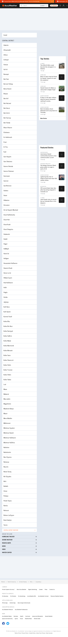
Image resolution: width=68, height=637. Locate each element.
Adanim (6, 45)
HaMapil (6, 249)
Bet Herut (7, 108)
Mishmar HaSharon (10, 438)
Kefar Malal (7, 341)
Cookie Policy (32, 633)
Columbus (38, 582)
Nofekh (6, 486)
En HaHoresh (8, 137)
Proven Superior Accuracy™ (8, 589)
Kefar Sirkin (7, 365)
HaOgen (6, 258)
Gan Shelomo (8, 161)
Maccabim (7, 399)
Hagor (5, 244)
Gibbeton (6, 200)
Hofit (5, 287)
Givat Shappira (8, 229)
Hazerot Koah (8, 268)
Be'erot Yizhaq (8, 84)
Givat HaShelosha (9, 215)
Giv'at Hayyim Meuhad (11, 210)
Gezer (5, 195)
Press (46, 589)
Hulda (5, 297)
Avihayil (6, 60)
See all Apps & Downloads (24, 603)
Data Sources (49, 633)
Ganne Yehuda (8, 166)
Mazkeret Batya (9, 409)
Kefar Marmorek (9, 346)
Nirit (5, 481)
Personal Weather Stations (57, 596)
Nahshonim (7, 452)
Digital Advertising (32, 589)
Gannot (6, 181)
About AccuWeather (21, 589)
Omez (5, 491)
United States (23, 582)
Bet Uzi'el (7, 113)
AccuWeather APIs (31, 596)
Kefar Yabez (7, 380)
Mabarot (6, 394)
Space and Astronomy (7, 618)
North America (12, 582)
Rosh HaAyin (8, 520)
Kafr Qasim (7, 312)
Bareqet (6, 74)
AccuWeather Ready (7, 616)
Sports (16, 618)
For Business (5, 596)
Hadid (5, 239)
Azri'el (6, 69)
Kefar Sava (7, 355)
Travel (21, 618)
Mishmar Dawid (8, 433)
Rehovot (6, 510)
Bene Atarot (7, 89)
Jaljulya (6, 302)
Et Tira (6, 147)
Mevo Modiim (8, 418)
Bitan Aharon (8, 128)
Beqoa (6, 94)
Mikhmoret (7, 423)
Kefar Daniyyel (8, 331)
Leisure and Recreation (37, 616)
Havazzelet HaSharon (10, 263)
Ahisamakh (7, 50)
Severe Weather (48, 616)
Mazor (5, 414)
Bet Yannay (7, 118)
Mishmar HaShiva (9, 443)
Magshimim (7, 404)
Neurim (6, 467)
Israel (5, 35)
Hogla (5, 292)
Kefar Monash (8, 350)
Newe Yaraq (7, 472)
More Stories (43, 118)
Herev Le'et (7, 273)
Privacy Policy (25, 633)
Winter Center (37, 618)
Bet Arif (6, 98)
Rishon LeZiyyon (9, 515)
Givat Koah (7, 224)
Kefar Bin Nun (8, 326)
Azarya (6, 65)
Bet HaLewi (7, 103)
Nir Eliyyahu (7, 477)
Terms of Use (18, 633)
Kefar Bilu (7, 321)
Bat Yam (6, 79)
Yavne (5, 525)
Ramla (6, 506)
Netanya (6, 462)
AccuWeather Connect (43, 596)
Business (16, 616)
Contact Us (52, 589)
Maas (5, 389)
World (3, 582)
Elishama (6, 132)
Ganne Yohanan (9, 171)
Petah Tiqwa (8, 501)
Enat (5, 142)
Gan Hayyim (7, 157)
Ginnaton (7, 205)
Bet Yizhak (7, 123)
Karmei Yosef (8, 317)
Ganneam (7, 176)
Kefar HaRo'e (8, 336)
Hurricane (27, 616)
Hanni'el (6, 254)
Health (21, 616)
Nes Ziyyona (7, 457)
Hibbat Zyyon (8, 278)
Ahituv (6, 55)
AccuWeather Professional (21, 609)
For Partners (13, 596)
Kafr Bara (7, 307)
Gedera (6, 191)
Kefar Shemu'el (8, 360)
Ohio (31, 582)
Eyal (5, 152)
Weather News (28, 618)
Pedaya (6, 496)
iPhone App (5, 603)
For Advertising (21, 596)
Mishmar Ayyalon (9, 428)
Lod (5, 384)
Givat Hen (7, 220)
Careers (41, 589)
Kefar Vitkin (7, 375)
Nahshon (6, 447)
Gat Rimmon (7, 186)
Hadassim (7, 234)
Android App (12, 603)
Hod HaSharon (8, 283)
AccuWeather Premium (7, 609)
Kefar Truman (8, 370)
